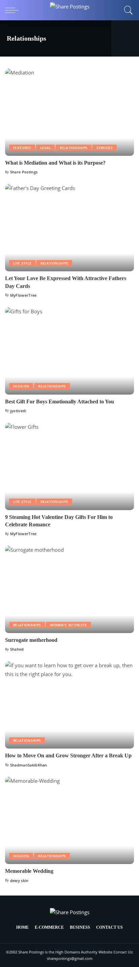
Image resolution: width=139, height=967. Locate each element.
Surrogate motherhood (31, 640)
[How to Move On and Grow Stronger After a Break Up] (69, 705)
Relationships (73, 147)
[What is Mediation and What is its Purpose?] (69, 112)
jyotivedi (18, 411)
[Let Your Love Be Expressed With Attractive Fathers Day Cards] (69, 227)
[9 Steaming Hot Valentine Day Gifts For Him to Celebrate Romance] (69, 466)
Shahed (17, 649)
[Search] (127, 10)
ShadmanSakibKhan (28, 765)
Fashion (21, 386)
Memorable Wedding (29, 871)
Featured (22, 147)
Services (104, 147)
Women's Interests (68, 625)
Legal (45, 147)
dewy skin (19, 880)
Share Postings (24, 172)
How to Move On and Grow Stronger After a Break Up (68, 755)
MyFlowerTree (23, 295)
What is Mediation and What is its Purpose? (55, 163)
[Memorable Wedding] (69, 820)
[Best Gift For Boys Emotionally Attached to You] (69, 351)
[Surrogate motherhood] (69, 589)
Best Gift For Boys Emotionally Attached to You (59, 401)
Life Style (22, 263)
